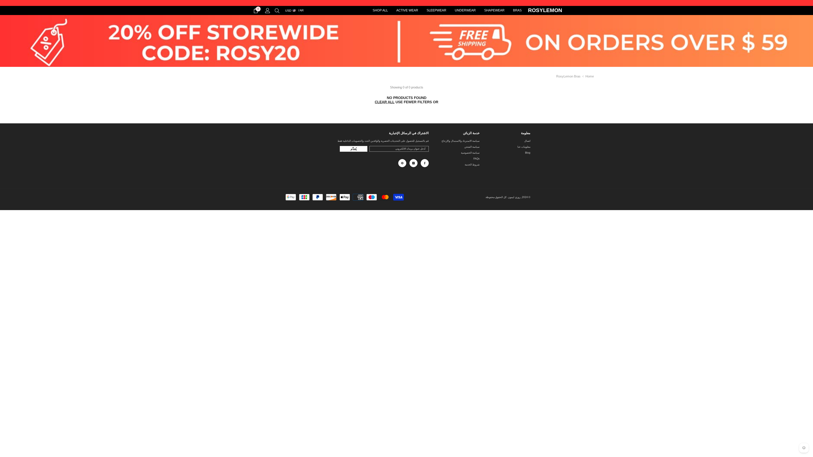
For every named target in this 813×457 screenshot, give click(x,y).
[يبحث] (277, 10)
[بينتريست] (402, 163)
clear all (384, 102)
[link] (406, 41)
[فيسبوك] (425, 163)
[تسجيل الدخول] (267, 10)
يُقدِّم (354, 149)
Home (589, 76)
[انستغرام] (413, 163)
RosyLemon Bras (568, 76)
